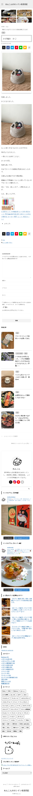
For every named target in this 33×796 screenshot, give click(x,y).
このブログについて (25, 784)
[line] (20, 47)
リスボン (13, 720)
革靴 (20, 731)
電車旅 (15, 731)
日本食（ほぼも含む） (24, 724)
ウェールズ (5, 705)
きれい (25, 694)
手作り (10, 242)
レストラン (20, 720)
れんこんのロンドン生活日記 (17, 4)
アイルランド (5, 698)
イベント (15, 702)
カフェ (12, 705)
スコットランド (14, 709)
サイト (4, 295)
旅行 (8, 724)
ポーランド (20, 716)
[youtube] (18, 482)
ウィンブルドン (24, 702)
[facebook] (8, 47)
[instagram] (14, 482)
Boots (4, 691)
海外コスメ (16, 727)
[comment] (25, 47)
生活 (23, 727)
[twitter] (4, 47)
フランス (26, 713)
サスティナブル (26, 705)
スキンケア (5, 709)
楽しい (9, 727)
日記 (4, 240)
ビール (19, 713)
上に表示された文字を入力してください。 (13, 310)
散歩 (3, 724)
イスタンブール (6, 702)
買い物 (9, 731)
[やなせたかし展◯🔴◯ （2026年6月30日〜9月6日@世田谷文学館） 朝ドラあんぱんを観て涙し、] (16, 520)
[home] (22, 482)
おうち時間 (5, 242)
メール (4, 288)
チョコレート (5, 713)
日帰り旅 (14, 724)
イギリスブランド (25, 698)
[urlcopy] (29, 47)
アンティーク (15, 698)
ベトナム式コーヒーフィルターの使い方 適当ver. (22, 377)
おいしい (23, 691)
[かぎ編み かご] (12, 47)
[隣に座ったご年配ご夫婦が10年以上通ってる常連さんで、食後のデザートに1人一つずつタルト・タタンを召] (16, 572)
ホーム (4, 784)
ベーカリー (12, 716)
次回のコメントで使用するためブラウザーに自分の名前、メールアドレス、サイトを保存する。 (16, 303)
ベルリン (4, 716)
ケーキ (18, 705)
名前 (4, 280)
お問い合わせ (16, 786)
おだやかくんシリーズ (7, 758)
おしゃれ (13, 694)
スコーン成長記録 (25, 709)
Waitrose (15, 691)
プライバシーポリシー (13, 784)
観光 (3, 731)
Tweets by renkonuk (7, 650)
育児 (27, 727)
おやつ (19, 694)
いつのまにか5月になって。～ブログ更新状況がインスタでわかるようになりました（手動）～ (22, 361)
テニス (13, 713)
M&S (9, 691)
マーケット (5, 720)
